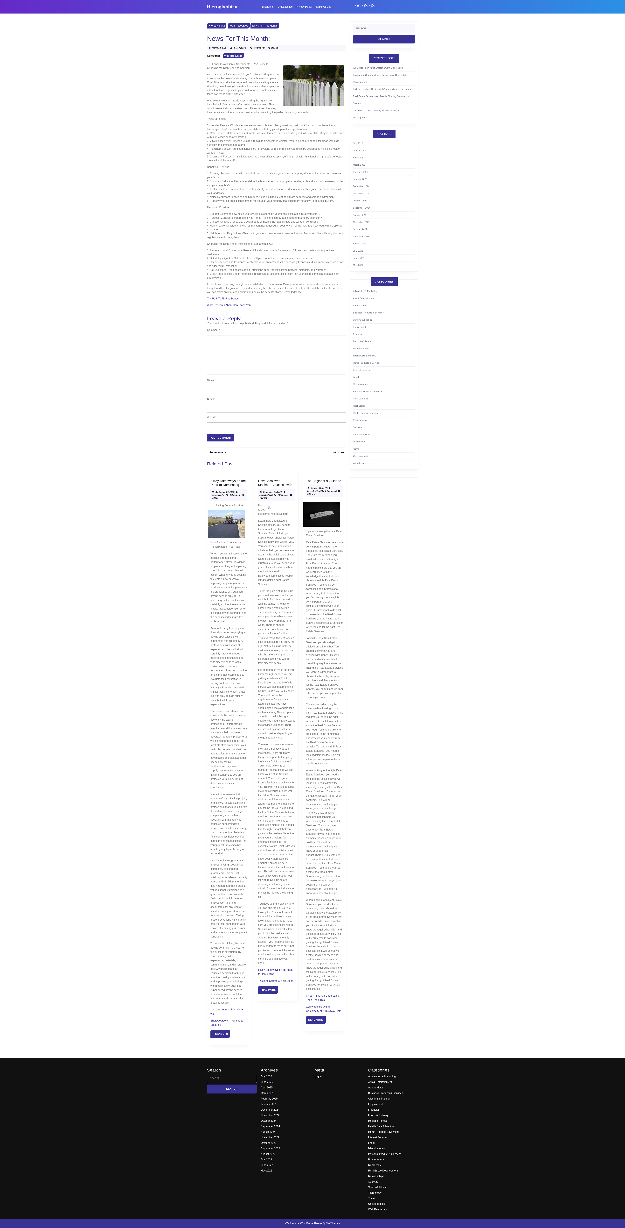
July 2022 (358, 250)
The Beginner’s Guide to (323, 481)
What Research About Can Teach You (229, 305)
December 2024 (361, 186)
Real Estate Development (366, 413)
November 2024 (361, 193)
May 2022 (358, 265)
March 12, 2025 (219, 48)
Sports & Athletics (362, 434)
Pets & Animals (360, 398)
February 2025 (360, 172)
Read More (221, 1035)
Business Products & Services (368, 312)
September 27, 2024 (224, 492)
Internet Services (361, 370)
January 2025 (360, 179)
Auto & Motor (360, 305)
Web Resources (238, 25)
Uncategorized (360, 456)
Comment (213, 330)
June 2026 (358, 150)
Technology (359, 441)
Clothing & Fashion (363, 320)
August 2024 (359, 215)
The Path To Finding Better (222, 298)
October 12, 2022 (319, 488)
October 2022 (360, 229)
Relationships (360, 420)
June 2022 (358, 258)
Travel (356, 448)
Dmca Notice (285, 6)
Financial (357, 334)
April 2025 (358, 157)
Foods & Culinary (362, 341)
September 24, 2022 (272, 492)
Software (357, 427)
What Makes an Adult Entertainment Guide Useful (378, 67)
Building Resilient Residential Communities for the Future (382, 89)
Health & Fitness (361, 348)
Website (211, 417)
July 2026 (358, 143)
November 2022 (361, 222)
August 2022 (359, 243)
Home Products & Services (367, 363)
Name (211, 380)
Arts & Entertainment (363, 298)
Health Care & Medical (364, 355)
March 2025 (359, 164)
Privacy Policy (304, 6)
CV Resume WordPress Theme (303, 1223)
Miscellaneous (360, 384)
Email (211, 398)
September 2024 (361, 207)
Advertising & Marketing (365, 291)
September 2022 (361, 236)
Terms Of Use (323, 6)
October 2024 (360, 200)
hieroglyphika (240, 48)
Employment (359, 327)
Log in (318, 1076)
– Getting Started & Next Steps (275, 981)
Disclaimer (268, 6)
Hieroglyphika (222, 6)
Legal (356, 377)
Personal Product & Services (367, 391)
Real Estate (359, 406)
